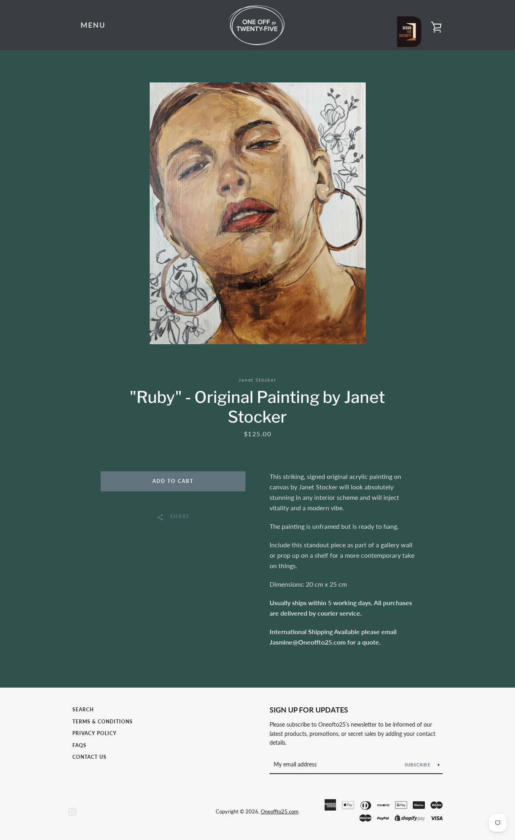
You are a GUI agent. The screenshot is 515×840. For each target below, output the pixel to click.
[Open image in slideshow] (258, 213)
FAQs (79, 745)
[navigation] (92, 25)
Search (83, 710)
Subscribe (418, 764)
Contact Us (89, 757)
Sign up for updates (309, 709)
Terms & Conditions (102, 722)
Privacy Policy (94, 733)
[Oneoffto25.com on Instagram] (72, 811)
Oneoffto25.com (280, 811)
